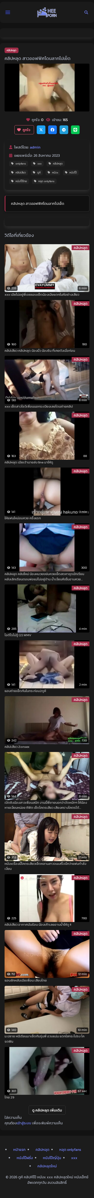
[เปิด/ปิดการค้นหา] (86, 12)
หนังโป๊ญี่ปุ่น (52, 1157)
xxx (39, 164)
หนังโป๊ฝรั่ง (25, 1157)
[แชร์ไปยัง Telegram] (64, 129)
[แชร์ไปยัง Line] (75, 129)
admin (35, 147)
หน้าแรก (19, 1149)
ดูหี (39, 172)
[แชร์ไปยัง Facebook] (52, 129)
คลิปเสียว (21, 172)
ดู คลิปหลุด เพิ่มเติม (47, 1110)
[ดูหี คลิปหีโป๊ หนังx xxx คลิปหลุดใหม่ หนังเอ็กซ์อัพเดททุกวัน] (47, 12)
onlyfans (21, 164)
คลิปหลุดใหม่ (47, 1166)
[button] (7, 12)
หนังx (55, 172)
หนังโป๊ (73, 172)
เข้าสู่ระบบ (24, 1123)
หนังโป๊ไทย (21, 181)
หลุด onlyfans (46, 181)
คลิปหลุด (11, 50)
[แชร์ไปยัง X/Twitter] (41, 129)
